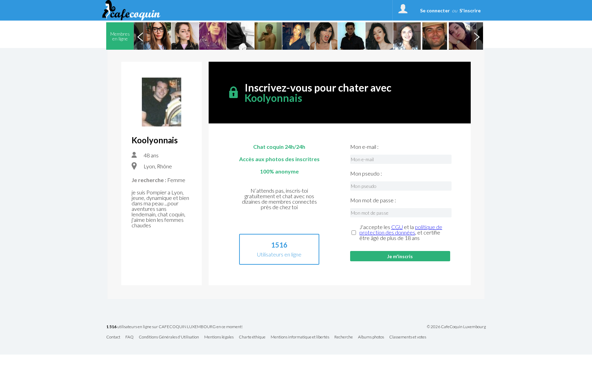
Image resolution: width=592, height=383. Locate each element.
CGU (397, 227)
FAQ (129, 337)
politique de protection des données (400, 230)
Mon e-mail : (364, 146)
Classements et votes (407, 337)
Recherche (343, 337)
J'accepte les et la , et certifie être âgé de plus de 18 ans (400, 232)
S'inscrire (470, 10)
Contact (113, 337)
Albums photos (371, 337)
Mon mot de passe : (373, 200)
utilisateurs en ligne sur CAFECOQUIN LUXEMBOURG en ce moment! (174, 327)
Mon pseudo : (366, 173)
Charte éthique (252, 337)
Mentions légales (219, 337)
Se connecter (435, 10)
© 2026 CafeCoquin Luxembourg (456, 327)
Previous (140, 36)
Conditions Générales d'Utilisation (169, 337)
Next (476, 36)
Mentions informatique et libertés (300, 337)
